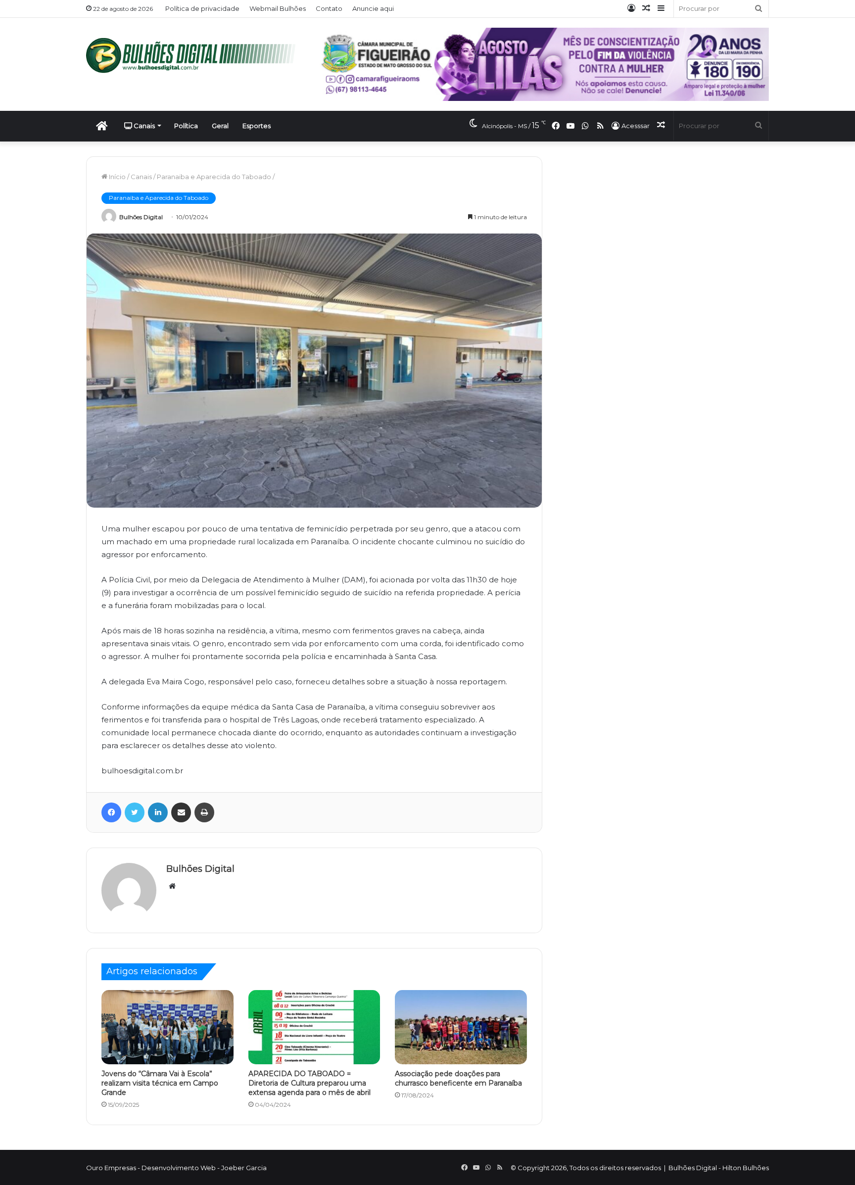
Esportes (256, 126)
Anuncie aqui (373, 8)
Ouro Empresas (111, 1168)
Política (186, 126)
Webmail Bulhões (277, 8)
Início (116, 177)
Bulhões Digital (141, 217)
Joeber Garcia (244, 1168)
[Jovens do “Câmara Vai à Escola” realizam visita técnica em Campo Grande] (167, 1027)
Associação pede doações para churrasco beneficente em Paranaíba (458, 1078)
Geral (220, 126)
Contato (329, 8)
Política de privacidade (202, 8)
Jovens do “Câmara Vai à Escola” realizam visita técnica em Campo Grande (159, 1083)
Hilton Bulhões (745, 1168)
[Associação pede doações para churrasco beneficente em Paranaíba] (461, 1027)
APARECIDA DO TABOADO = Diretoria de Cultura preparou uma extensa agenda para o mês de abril (309, 1083)
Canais (143, 126)
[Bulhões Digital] (195, 55)
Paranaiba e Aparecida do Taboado (214, 177)
